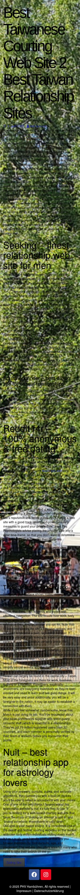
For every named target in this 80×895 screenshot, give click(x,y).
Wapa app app (51, 470)
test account (38, 126)
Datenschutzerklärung (49, 891)
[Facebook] (34, 874)
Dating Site (14, 862)
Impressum (24, 891)
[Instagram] (46, 874)
